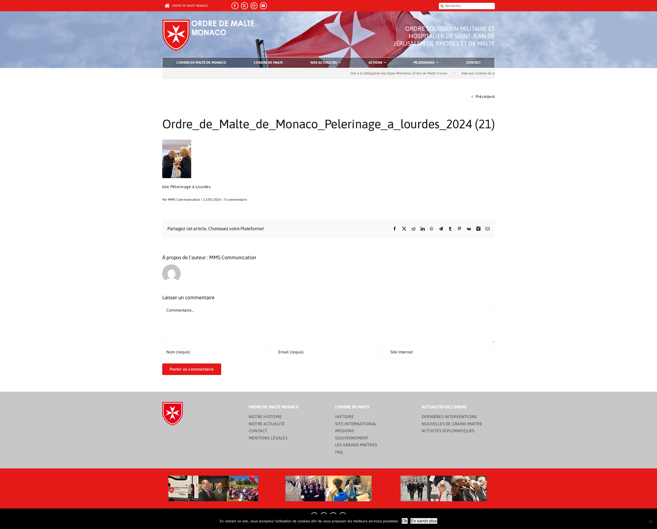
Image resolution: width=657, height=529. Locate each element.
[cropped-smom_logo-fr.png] (210, 21)
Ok (404, 521)
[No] (650, 521)
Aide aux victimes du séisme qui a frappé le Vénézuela (474, 73)
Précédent (485, 96)
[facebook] (234, 5)
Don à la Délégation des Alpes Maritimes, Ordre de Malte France (371, 73)
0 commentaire (235, 199)
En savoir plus (424, 521)
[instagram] (253, 5)
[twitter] (244, 5)
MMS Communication (184, 199)
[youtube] (263, 5)
